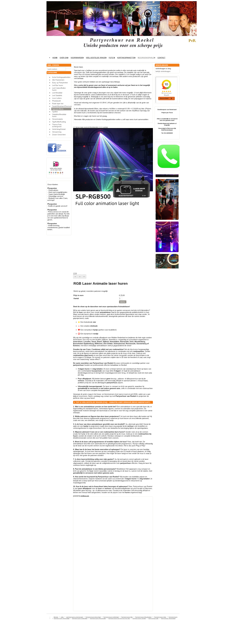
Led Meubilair (57, 93)
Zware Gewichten (59, 135)
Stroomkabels (57, 119)
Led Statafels (57, 95)
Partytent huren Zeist (160, 617)
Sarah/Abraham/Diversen (61, 106)
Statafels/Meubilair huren (59, 115)
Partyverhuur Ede (153, 618)
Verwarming (56, 132)
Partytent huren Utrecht (139, 618)
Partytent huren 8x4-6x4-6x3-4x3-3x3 (119, 618)
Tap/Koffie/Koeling (59, 122)
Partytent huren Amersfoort (93, 617)
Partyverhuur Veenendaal (168, 618)
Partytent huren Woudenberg (143, 617)
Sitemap (56, 617)
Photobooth (56, 101)
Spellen (55, 112)
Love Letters (57, 98)
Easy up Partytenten (60, 83)
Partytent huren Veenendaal (61, 618)
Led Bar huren (57, 85)
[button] (75, 276)
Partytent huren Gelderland (111, 617)
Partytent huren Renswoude (98, 618)
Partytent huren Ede (127, 617)
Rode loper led (57, 104)
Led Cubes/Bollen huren (59, 89)
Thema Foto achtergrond (56, 125)
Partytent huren (173, 617)
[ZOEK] (69, 68)
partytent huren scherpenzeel (74, 617)
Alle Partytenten (58, 80)
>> (99, 127)
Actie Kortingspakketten (61, 77)
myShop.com (85, 496)
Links (62, 617)
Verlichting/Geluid (58, 129)
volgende (96, 127)
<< (102, 127)
